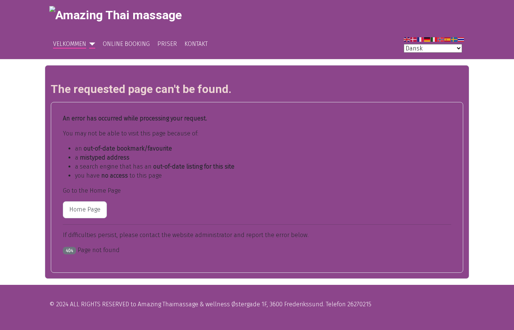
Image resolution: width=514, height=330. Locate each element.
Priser (167, 43)
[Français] (420, 39)
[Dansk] (414, 39)
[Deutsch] (427, 39)
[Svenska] (454, 39)
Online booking (126, 43)
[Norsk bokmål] (441, 39)
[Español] (447, 39)
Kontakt (196, 43)
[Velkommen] (90, 44)
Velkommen (69, 43)
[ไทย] (461, 39)
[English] (407, 39)
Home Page (84, 209)
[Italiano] (434, 39)
